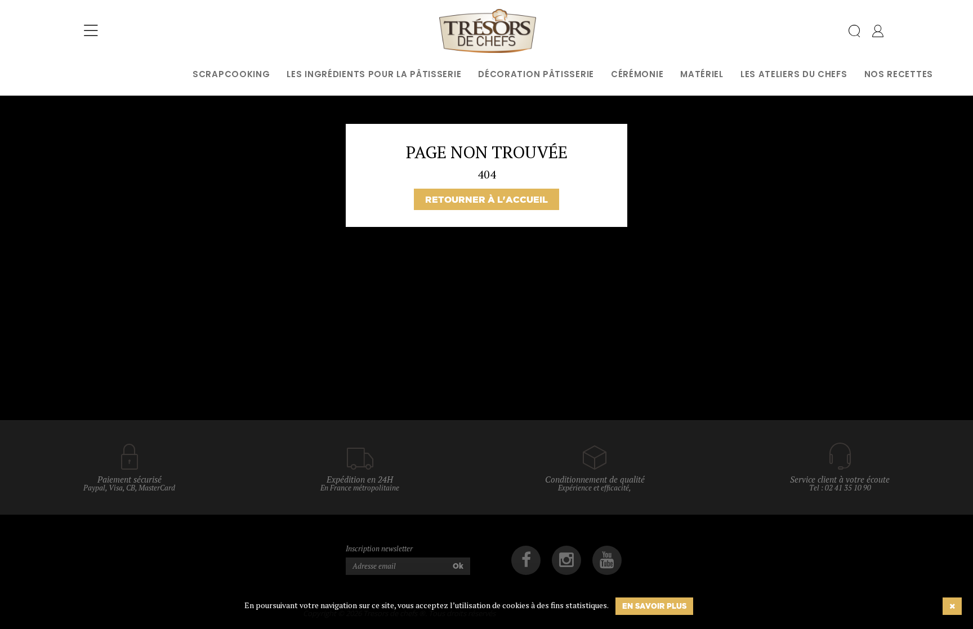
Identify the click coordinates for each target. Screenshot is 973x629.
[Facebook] (526, 560)
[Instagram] (566, 560)
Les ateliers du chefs (793, 74)
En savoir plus (654, 606)
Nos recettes (898, 74)
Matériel (702, 74)
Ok (458, 566)
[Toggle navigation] (91, 31)
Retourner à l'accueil (486, 199)
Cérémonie (637, 74)
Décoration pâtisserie (536, 74)
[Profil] (877, 33)
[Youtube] (607, 560)
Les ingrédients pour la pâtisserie (374, 74)
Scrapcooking (231, 74)
